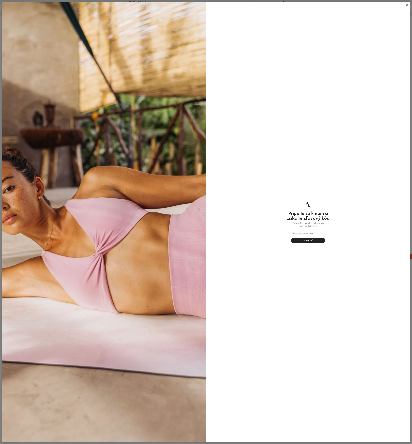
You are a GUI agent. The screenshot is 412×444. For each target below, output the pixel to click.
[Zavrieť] (407, 5)
